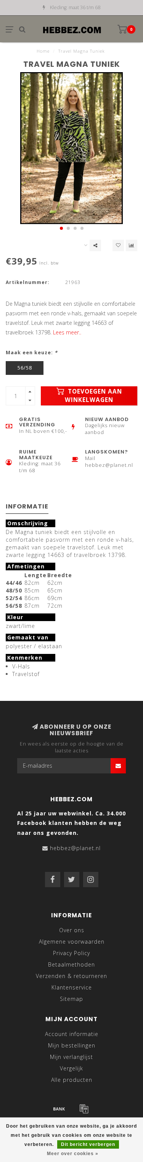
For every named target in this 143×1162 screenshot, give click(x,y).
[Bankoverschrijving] (59, 1108)
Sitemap (71, 998)
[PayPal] (83, 1108)
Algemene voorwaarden (71, 941)
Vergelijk (71, 1068)
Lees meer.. (67, 332)
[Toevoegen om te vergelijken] (131, 245)
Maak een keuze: (32, 352)
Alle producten (71, 1079)
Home (43, 51)
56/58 (25, 368)
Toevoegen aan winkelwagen (93, 395)
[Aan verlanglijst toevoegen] (118, 245)
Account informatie (71, 1034)
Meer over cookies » (72, 1153)
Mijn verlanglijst (71, 1056)
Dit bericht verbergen (88, 1144)
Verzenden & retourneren (71, 976)
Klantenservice (71, 987)
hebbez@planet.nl (75, 848)
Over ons (71, 930)
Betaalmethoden (71, 964)
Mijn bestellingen (71, 1045)
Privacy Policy (71, 953)
